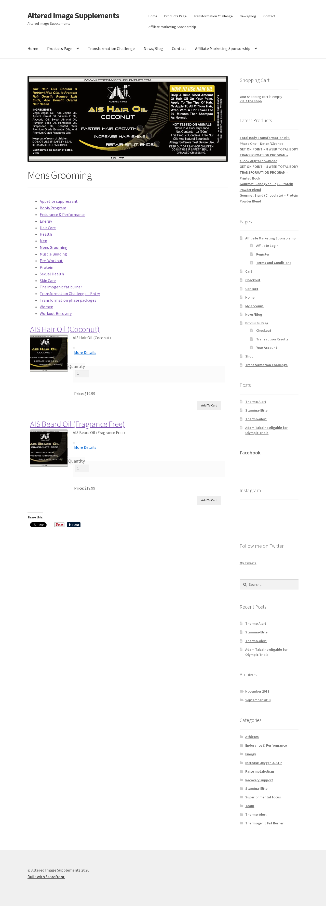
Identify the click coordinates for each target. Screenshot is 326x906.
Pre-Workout (51, 260)
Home (152, 16)
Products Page (175, 16)
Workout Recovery (56, 313)
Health (46, 234)
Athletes (252, 736)
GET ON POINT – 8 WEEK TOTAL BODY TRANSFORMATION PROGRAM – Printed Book (269, 172)
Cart (248, 271)
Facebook (250, 452)
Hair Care (48, 227)
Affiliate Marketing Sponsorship (172, 26)
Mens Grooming (53, 247)
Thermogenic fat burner (61, 286)
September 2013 (257, 700)
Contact (269, 16)
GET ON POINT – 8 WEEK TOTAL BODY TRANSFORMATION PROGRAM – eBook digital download (269, 155)
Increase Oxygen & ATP (263, 762)
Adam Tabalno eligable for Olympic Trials (266, 430)
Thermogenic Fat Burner (264, 823)
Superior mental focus (263, 797)
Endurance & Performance (62, 214)
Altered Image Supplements (73, 15)
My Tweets (248, 563)
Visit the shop (251, 101)
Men (43, 240)
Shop (249, 356)
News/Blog (248, 16)
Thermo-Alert (256, 419)
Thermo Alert (255, 401)
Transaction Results (272, 339)
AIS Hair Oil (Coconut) (65, 329)
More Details (85, 352)
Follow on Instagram (272, 521)
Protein (46, 267)
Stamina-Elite (256, 410)
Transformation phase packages (68, 300)
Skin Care (48, 280)
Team (249, 805)
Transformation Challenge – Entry (70, 293)
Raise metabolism (259, 771)
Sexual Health (52, 273)
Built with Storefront (46, 876)
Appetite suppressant (59, 201)
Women (46, 306)
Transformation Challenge (213, 16)
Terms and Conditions (273, 262)
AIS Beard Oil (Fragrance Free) (77, 424)
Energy (46, 221)
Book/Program (53, 207)
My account (254, 306)
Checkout (252, 280)
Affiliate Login (267, 245)
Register (262, 254)
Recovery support (259, 780)
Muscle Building (53, 254)
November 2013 (257, 691)
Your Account (266, 347)
